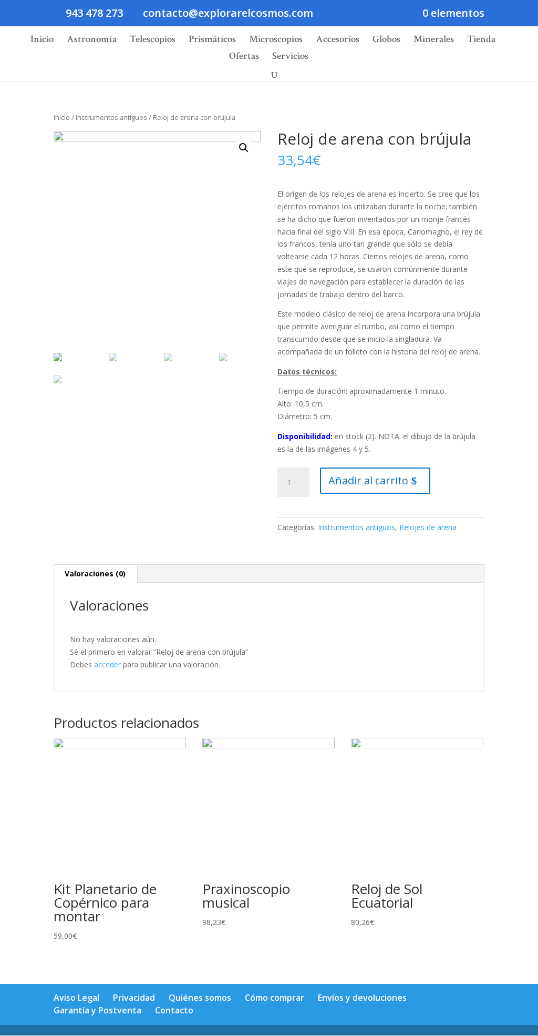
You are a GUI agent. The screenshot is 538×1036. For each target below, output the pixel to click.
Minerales (433, 41)
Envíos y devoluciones (362, 997)
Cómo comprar (274, 997)
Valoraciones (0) (95, 573)
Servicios (290, 58)
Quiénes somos (200, 997)
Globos (386, 41)
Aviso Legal (76, 997)
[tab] (95, 574)
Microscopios (276, 41)
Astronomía (92, 41)
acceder (107, 664)
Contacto (174, 1010)
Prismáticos (212, 41)
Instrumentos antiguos (111, 117)
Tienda (481, 41)
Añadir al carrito (368, 480)
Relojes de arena (428, 527)
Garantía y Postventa (97, 1010)
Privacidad (134, 997)
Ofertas (244, 58)
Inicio (42, 41)
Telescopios (152, 41)
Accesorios (337, 41)
